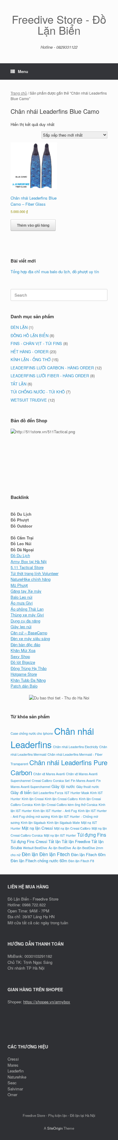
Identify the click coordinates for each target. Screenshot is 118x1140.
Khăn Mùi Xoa (23, 650)
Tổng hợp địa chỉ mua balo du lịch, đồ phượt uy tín (55, 271)
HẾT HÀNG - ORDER (29, 351)
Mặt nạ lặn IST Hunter (60, 835)
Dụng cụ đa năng (25, 621)
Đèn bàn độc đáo (25, 644)
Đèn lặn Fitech (54, 854)
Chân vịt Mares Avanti (49, 774)
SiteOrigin (55, 1128)
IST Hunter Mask (76, 792)
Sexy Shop (20, 656)
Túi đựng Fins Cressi (29, 841)
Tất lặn (54, 841)
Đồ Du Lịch (20, 555)
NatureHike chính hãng (31, 579)
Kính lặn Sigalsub (33, 822)
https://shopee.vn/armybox (46, 1002)
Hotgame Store (24, 674)
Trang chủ (19, 93)
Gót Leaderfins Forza (48, 792)
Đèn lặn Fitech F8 (81, 861)
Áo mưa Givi (22, 603)
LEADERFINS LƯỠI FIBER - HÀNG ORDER (50, 375)
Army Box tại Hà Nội (29, 561)
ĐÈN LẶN (19, 327)
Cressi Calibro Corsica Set (51, 780)
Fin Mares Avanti (83, 780)
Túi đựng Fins (91, 834)
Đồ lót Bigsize (23, 662)
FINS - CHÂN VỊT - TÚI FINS (36, 343)
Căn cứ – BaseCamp (29, 633)
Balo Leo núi (21, 597)
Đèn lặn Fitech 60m (88, 854)
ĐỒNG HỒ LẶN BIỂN (29, 335)
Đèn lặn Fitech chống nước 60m (39, 860)
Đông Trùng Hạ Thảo (29, 668)
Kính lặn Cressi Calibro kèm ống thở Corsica (65, 804)
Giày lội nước (63, 786)
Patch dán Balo (24, 686)
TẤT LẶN (18, 384)
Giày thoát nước (87, 786)
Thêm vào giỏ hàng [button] (33, 225)
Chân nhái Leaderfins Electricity (75, 746)
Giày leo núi (21, 626)
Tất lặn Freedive (76, 841)
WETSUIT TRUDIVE (29, 400)
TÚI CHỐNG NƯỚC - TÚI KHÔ (38, 392)
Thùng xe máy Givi (27, 615)
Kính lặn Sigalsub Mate (63, 822)
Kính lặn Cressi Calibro (61, 799)
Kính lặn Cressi (33, 799)
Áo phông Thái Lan (27, 609)
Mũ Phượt (19, 585)
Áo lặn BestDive (59, 847)
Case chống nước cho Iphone (32, 733)
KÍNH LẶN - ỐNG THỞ (31, 359)
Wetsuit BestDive (35, 847)
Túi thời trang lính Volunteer (34, 573)
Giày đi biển (21, 792)
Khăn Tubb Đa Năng (28, 680)
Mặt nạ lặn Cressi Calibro (72, 828)
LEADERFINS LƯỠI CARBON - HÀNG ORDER (52, 368)
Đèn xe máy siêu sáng (30, 638)
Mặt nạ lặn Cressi (37, 828)
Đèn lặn (30, 854)
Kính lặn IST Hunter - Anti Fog (55, 810)
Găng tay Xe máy (26, 591)
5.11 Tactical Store (27, 567)
